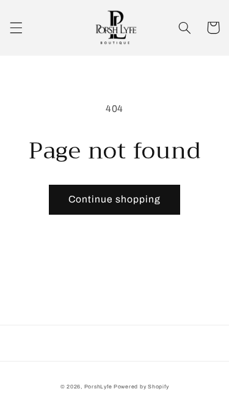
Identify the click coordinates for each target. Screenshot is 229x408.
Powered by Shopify (141, 387)
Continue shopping (114, 199)
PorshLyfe (98, 387)
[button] (16, 27)
